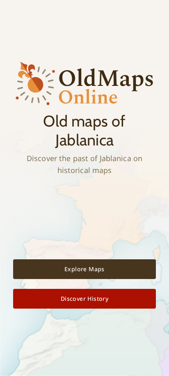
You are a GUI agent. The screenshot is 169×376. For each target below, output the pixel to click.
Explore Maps (84, 269)
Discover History (84, 298)
